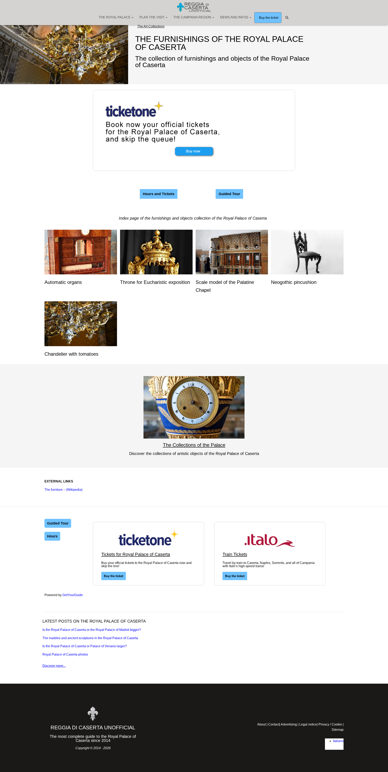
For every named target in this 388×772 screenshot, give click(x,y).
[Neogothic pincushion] (307, 252)
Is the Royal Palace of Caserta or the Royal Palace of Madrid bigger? (91, 629)
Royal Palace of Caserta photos (65, 654)
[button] (132, 17)
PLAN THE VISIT (152, 17)
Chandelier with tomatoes (71, 354)
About (261, 724)
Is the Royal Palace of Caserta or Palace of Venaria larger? (84, 646)
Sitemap (338, 729)
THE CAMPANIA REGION (192, 17)
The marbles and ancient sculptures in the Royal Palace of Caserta (90, 638)
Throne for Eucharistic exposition (155, 282)
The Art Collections (150, 26)
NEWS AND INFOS (234, 17)
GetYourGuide (72, 595)
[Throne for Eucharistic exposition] (156, 252)
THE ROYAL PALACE (115, 17)
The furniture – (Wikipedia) (63, 489)
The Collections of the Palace (194, 445)
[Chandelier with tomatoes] (80, 323)
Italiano (338, 741)
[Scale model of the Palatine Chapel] (232, 252)
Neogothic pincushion (293, 282)
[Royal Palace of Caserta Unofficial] (194, 7)
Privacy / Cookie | (331, 724)
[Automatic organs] (80, 252)
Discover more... (54, 665)
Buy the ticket (268, 17)
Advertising (289, 724)
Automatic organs (63, 282)
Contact (273, 724)
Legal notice (308, 724)
